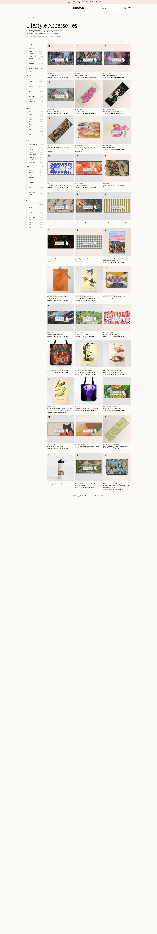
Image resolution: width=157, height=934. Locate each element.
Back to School (48, 13)
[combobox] (110, 8)
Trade (111, 13)
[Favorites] (125, 8)
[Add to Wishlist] (49, 46)
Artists (93, 13)
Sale (105, 13)
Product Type (30, 45)
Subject (28, 75)
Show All (29, 104)
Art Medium (29, 141)
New (55, 13)
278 (98, 495)
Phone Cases (85, 13)
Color (28, 108)
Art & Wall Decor (64, 13)
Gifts (99, 13)
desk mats (31, 35)
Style (27, 166)
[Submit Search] (103, 8)
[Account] (121, 8)
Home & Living (75, 13)
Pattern (28, 201)
